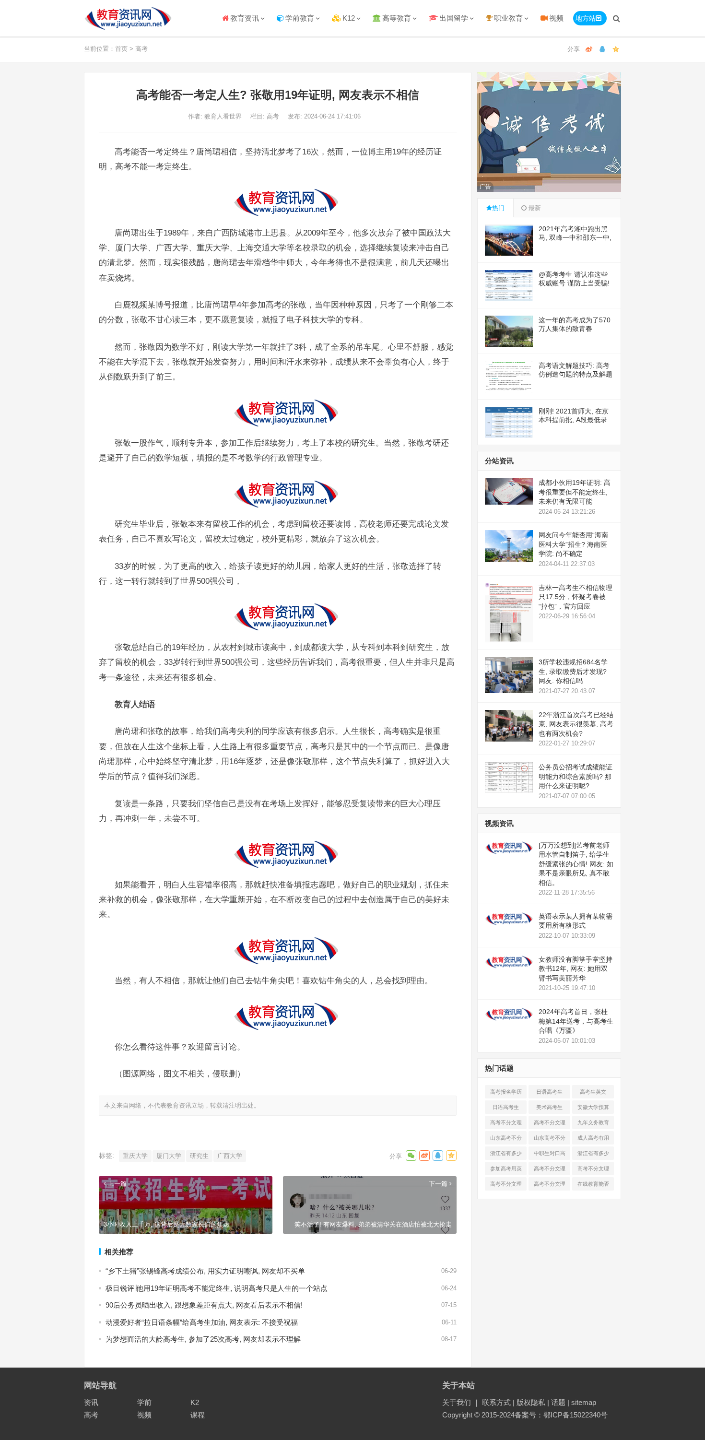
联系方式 (496, 1402)
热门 (498, 208)
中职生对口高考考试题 (549, 1155)
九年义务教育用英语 (593, 1124)
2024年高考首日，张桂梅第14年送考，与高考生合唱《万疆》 (576, 1021)
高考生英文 (593, 1092)
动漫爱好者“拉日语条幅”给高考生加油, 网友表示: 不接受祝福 (202, 1322)
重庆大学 (135, 1155)
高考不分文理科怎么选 (549, 1170)
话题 (558, 1402)
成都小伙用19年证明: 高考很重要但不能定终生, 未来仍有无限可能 (575, 492)
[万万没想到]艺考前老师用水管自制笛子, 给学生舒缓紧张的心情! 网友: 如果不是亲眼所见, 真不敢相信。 (576, 863)
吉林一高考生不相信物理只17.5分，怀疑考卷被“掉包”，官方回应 (575, 597)
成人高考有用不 (593, 1140)
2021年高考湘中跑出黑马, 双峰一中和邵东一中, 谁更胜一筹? (575, 237)
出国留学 (453, 18)
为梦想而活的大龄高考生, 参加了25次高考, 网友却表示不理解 (203, 1339)
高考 (141, 48)
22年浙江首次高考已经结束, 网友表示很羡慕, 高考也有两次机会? (576, 724)
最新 (534, 208)
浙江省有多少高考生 (506, 1155)
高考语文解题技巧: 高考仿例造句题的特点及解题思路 (575, 374)
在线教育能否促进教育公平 (593, 1186)
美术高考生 (549, 1107)
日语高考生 (549, 1092)
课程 (197, 1415)
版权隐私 (531, 1402)
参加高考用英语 (506, 1170)
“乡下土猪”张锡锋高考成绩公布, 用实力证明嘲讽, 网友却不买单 (205, 1271)
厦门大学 (168, 1155)
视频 (556, 18)
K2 (194, 1402)
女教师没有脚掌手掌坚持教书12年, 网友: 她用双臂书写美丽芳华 (575, 969)
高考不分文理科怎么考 (506, 1186)
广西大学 (229, 1155)
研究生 (199, 1155)
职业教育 (508, 18)
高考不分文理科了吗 (593, 1170)
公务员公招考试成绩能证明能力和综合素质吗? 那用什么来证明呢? (575, 776)
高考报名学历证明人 (506, 1093)
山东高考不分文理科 (506, 1140)
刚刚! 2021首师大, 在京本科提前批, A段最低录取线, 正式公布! (574, 419)
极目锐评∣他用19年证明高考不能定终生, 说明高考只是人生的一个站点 (217, 1288)
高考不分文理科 (506, 1124)
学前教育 (299, 18)
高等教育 (396, 18)
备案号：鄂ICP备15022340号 (561, 1415)
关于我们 (456, 1402)
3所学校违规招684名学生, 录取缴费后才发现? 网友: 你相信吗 (573, 671)
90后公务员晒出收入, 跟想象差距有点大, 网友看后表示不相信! (204, 1305)
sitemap (583, 1402)
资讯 (91, 1402)
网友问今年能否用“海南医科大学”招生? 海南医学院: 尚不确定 (573, 544)
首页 (121, 48)
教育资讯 (244, 18)
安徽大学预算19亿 (593, 1109)
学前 (144, 1402)
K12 (348, 18)
